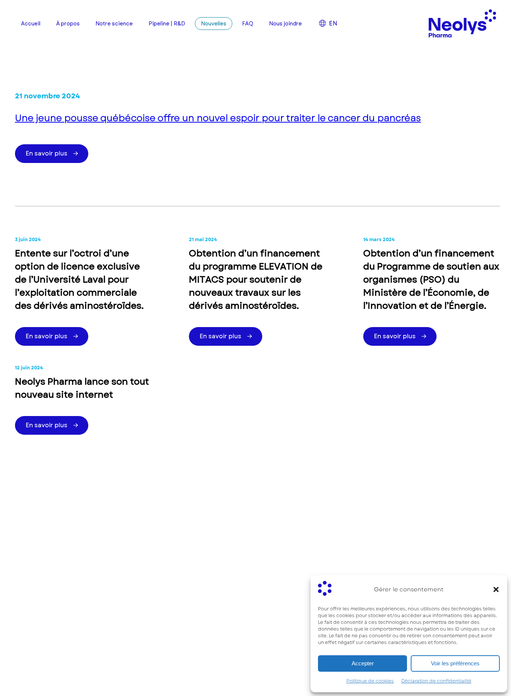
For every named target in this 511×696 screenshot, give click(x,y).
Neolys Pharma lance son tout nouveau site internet (82, 388)
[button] (496, 589)
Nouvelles (213, 23)
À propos (68, 23)
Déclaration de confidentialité (436, 681)
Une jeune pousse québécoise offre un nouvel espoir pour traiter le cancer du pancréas (218, 117)
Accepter (363, 663)
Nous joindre (285, 23)
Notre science (114, 23)
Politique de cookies (370, 681)
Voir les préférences (455, 663)
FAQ (247, 23)
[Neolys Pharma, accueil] (462, 23)
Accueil (30, 23)
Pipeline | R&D (167, 23)
